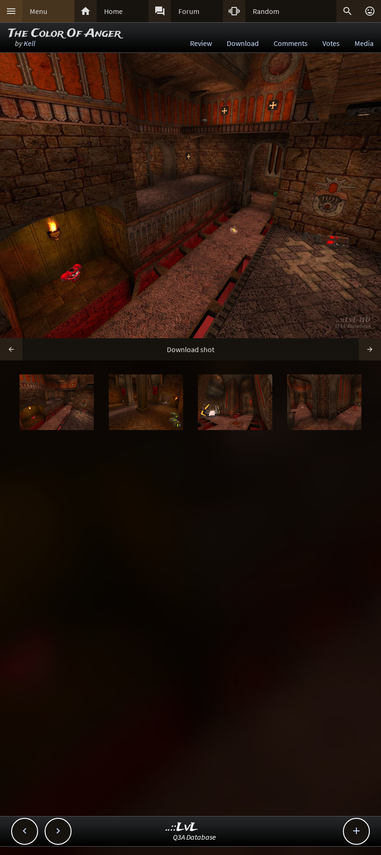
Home (113, 11)
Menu (38, 11)
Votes (331, 43)
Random (266, 11)
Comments (291, 43)
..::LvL (181, 827)
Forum (188, 11)
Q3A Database (194, 837)
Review (201, 43)
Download (243, 43)
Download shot (190, 349)
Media (364, 43)
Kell (29, 43)
